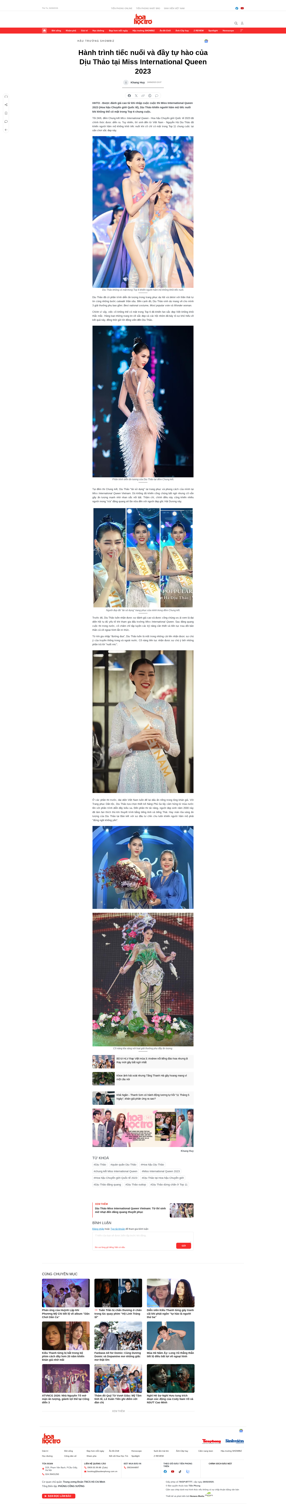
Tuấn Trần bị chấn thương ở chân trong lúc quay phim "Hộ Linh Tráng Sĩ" (118, 1314)
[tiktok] (181, 1471)
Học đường (98, 30)
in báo (150, 96)
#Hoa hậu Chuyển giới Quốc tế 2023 (115, 1177)
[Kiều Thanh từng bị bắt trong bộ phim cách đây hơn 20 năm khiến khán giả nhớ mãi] (66, 1335)
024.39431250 (52, 1474)
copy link (143, 96)
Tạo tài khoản (118, 1229)
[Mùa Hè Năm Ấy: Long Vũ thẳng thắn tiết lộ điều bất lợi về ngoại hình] (171, 1335)
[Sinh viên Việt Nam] (235, 1442)
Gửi (184, 1246)
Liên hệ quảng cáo (95, 1463)
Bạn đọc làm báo (59, 1496)
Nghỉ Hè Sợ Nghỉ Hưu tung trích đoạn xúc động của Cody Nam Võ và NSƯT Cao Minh (170, 1399)
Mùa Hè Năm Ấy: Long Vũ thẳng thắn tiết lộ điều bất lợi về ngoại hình (170, 1354)
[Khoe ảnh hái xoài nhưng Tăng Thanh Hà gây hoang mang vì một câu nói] (103, 1078)
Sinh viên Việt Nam (174, 8)
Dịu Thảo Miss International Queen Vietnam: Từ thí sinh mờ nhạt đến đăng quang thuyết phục (130, 1210)
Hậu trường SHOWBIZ (144, 30)
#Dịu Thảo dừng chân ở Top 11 (169, 1184)
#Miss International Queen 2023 (161, 1171)
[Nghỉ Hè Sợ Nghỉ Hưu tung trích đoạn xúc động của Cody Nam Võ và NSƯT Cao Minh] (171, 1378)
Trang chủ (44, 30)
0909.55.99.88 (94, 1467)
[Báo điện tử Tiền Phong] (211, 1442)
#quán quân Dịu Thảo (123, 1164)
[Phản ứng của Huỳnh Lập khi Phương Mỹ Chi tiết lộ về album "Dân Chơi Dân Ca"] (66, 1293)
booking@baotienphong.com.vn (102, 1471)
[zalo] (189, 1471)
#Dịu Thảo (100, 1164)
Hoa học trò (51, 1439)
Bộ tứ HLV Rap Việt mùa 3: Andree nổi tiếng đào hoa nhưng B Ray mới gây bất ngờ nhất (152, 1060)
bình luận (157, 96)
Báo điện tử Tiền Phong (143, 19)
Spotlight (213, 30)
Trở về (6, 130)
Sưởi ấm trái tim (161, 1451)
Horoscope (228, 30)
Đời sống (56, 30)
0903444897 (133, 1467)
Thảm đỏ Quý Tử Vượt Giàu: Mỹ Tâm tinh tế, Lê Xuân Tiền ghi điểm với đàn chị (118, 1399)
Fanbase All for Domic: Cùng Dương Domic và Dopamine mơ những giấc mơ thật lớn (117, 1356)
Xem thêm (241, 30)
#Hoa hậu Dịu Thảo (152, 1164)
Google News (206, 41)
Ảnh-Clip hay (182, 30)
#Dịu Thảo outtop (135, 1184)
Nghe (6, 96)
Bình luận (6, 122)
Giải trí (84, 30)
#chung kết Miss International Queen (115, 1171)
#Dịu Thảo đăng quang (107, 1184)
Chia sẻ (6, 105)
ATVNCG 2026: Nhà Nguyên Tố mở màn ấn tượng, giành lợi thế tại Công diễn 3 (65, 1399)
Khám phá (71, 30)
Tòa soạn (47, 1463)
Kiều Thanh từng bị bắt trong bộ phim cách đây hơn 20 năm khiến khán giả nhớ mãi (63, 1356)
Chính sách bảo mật (220, 1463)
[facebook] (237, 8)
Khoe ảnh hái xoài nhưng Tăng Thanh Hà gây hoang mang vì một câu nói (151, 1077)
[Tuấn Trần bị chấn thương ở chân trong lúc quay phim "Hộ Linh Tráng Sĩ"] (118, 1293)
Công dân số (70, 1456)
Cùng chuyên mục (59, 1274)
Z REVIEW (199, 30)
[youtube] (242, 8)
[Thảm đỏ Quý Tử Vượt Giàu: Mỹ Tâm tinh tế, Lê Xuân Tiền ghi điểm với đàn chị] (118, 1378)
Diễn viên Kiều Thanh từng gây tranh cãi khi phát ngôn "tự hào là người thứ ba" (170, 1314)
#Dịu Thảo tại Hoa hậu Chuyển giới (163, 1177)
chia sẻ (129, 96)
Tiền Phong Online (121, 8)
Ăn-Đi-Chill (165, 30)
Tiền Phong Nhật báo (148, 8)
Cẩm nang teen (205, 1451)
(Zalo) (105, 1467)
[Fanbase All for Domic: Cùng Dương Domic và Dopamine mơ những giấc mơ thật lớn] (118, 1335)
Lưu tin (6, 113)
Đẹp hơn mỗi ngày (118, 30)
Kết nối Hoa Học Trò (118, 1456)
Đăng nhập (98, 1229)
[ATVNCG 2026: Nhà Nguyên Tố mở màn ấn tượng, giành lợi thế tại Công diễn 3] (66, 1378)
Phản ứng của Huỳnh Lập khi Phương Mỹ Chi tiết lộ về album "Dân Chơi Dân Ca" (66, 1314)
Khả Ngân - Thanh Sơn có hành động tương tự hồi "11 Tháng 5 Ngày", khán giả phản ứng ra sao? (152, 1096)
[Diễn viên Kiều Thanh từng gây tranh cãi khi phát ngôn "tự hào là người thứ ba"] (171, 1293)
